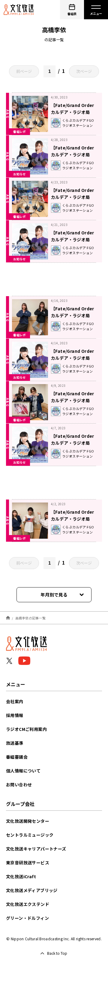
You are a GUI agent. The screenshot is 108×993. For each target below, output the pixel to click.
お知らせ (19, 174)
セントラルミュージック (29, 835)
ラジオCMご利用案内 (26, 729)
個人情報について (23, 771)
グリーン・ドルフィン (27, 918)
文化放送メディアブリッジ (32, 890)
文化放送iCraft (21, 876)
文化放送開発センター (27, 821)
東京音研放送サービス (27, 863)
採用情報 (14, 715)
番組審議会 (17, 757)
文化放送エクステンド (27, 904)
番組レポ (19, 131)
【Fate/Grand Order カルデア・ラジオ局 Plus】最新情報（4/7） (74, 443)
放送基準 (14, 743)
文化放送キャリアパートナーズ (36, 849)
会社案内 (14, 701)
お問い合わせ (19, 785)
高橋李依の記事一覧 (30, 617)
